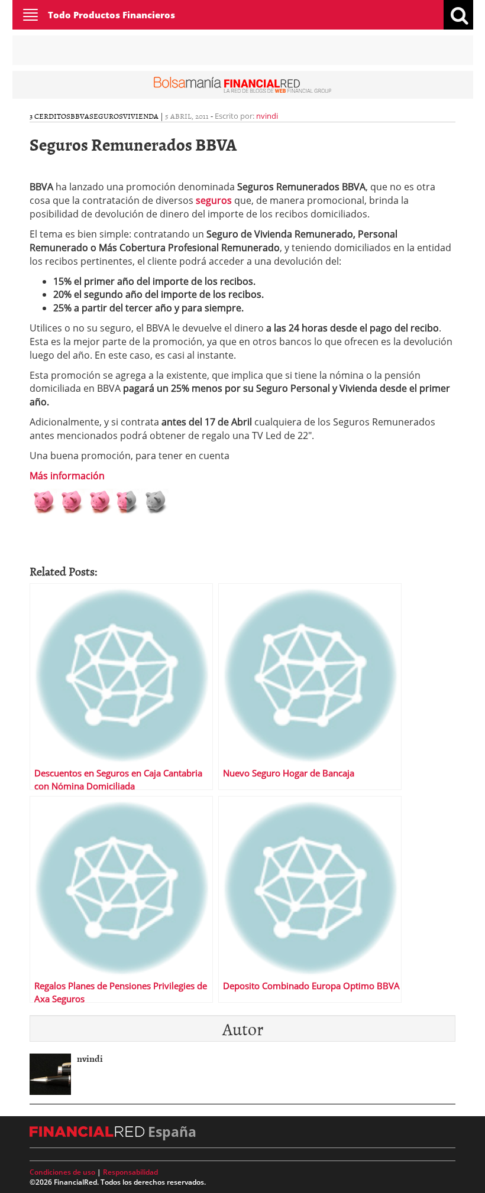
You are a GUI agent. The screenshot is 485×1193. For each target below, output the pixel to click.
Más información (67, 475)
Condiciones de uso (62, 1172)
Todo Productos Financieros (111, 15)
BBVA (79, 116)
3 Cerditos (50, 116)
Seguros (106, 116)
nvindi (267, 115)
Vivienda (141, 116)
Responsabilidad (130, 1172)
